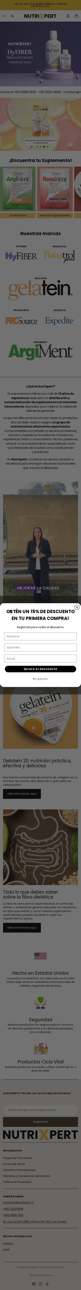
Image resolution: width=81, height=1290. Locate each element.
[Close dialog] (77, 607)
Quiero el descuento (40, 669)
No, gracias (40, 678)
